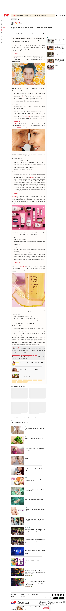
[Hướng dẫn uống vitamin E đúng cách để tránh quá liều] (15, 370)
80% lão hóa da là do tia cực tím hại (33, 458)
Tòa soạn (22, 594)
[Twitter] (61, 595)
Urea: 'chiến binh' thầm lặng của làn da (19, 422)
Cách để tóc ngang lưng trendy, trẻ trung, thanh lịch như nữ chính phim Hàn (34, 520)
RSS (28, 594)
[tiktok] (54, 595)
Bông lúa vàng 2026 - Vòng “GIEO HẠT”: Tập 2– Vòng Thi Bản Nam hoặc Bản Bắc (35, 530)
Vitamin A (35, 380)
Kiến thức (14, 19)
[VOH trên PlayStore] (61, 598)
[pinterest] (55, 595)
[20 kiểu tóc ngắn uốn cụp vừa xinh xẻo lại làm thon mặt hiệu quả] (50, 67)
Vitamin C (14, 56)
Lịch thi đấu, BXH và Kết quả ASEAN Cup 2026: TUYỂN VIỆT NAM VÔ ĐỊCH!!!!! (32, 15)
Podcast (27, 569)
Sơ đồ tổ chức (16, 607)
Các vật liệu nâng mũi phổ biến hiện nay (34, 499)
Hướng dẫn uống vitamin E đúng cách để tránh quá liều (31, 369)
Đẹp (19, 19)
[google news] (58, 595)
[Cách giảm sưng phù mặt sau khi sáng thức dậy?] (17, 430)
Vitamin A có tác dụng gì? (25, 376)
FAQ (28, 596)
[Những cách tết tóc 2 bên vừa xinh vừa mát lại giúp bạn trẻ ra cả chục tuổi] (50, 48)
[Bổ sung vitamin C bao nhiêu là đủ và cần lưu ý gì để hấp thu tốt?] (15, 363)
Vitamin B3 (14, 381)
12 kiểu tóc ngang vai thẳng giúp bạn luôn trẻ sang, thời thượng (60, 60)
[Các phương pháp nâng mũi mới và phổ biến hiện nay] (17, 511)
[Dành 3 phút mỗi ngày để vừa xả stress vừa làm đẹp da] (17, 450)
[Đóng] (49, 606)
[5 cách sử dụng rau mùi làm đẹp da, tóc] (17, 440)
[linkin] (57, 595)
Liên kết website (35, 594)
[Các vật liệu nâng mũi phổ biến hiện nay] (17, 501)
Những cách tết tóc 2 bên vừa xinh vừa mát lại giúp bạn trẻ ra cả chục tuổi (60, 48)
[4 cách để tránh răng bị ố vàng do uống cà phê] (17, 471)
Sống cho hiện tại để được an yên (32, 560)
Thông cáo (23, 596)
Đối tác (12, 596)
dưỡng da (29, 380)
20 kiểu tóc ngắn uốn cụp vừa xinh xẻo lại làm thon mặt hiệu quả (60, 67)
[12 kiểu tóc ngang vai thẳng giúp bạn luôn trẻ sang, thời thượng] (50, 61)
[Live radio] (6, 27)
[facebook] (18, 34)
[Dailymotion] (63, 595)
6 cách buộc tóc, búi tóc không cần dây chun (59, 53)
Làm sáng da (20, 381)
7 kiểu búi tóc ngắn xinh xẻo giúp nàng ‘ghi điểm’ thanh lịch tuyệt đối (60, 41)
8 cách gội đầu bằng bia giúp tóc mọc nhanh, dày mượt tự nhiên (25, 417)
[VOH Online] (13, 602)
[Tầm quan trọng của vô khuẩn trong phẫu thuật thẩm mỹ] (17, 491)
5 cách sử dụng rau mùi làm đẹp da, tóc (34, 438)
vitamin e (40, 380)
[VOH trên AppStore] (55, 598)
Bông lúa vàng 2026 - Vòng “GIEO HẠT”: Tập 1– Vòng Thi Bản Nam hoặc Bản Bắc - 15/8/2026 (35, 541)
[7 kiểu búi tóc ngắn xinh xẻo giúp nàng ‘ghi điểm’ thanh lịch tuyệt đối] (50, 41)
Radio (26, 548)
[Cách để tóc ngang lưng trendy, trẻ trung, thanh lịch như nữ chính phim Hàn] (17, 521)
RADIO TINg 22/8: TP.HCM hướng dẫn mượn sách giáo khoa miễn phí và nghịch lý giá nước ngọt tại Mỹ (35, 583)
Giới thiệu (12, 607)
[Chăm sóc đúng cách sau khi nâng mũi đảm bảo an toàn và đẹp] (17, 481)
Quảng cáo (13, 594)
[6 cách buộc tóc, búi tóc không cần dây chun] (50, 54)
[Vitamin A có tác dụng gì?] (15, 376)
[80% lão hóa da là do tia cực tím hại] (17, 460)
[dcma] (60, 595)
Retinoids (25, 381)
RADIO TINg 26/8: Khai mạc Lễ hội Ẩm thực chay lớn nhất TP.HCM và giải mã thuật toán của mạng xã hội (35, 572)
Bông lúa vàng (28, 527)
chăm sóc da (14, 380)
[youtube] (52, 595)
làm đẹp (25, 380)
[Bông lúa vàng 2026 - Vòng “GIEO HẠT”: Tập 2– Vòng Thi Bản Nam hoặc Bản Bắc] (17, 531)
